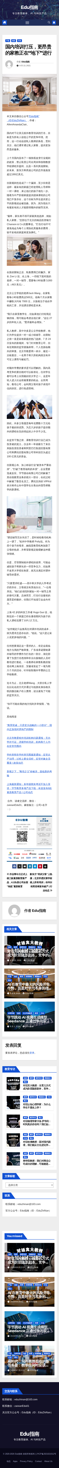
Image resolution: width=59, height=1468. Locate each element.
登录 (31, 1053)
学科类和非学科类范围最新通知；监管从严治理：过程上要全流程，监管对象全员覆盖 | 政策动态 (28, 758)
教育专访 (23, 947)
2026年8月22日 (17, 1267)
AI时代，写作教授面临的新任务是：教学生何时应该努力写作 (28, 1365)
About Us (48, 1461)
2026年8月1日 (17, 1336)
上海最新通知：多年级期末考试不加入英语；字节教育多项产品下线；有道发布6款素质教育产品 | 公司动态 (29, 788)
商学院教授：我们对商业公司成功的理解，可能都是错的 (37, 1164)
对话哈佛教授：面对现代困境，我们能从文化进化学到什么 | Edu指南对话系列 (37, 1145)
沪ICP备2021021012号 (46, 1454)
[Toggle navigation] (27, 23)
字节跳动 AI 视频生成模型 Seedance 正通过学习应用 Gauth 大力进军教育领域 (28, 1021)
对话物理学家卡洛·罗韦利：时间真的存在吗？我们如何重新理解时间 (37, 1124)
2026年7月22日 (17, 1370)
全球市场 (11, 1013)
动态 (13, 40)
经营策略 (29, 976)
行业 (19, 40)
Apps (15, 1461)
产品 (7, 40)
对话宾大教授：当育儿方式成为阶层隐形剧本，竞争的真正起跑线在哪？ (28, 955)
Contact (38, 1461)
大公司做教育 (27, 1013)
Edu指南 (29, 7)
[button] (49, 22)
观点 (39, 947)
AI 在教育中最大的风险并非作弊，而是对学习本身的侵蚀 (28, 988)
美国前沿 (32, 947)
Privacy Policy (26, 1461)
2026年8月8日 (17, 1302)
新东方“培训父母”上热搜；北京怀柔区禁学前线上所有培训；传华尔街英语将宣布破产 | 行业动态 (41, 882)
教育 (15, 947)
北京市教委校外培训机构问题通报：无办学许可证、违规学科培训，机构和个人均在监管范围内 (28, 742)
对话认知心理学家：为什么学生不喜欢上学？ (37, 1106)
